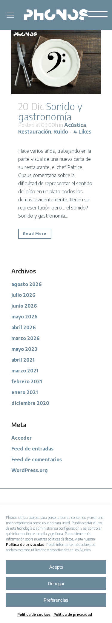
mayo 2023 (24, 349)
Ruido (60, 131)
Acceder (21, 438)
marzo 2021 (25, 371)
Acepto (56, 567)
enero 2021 (24, 392)
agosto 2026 (26, 284)
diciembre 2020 (30, 403)
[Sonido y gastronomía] (56, 62)
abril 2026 (23, 327)
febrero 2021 (26, 381)
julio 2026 (23, 295)
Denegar (56, 583)
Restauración (34, 131)
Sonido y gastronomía (50, 111)
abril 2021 (23, 360)
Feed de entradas (32, 449)
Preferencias (56, 600)
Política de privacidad (25, 544)
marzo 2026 (25, 338)
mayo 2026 (24, 317)
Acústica (75, 124)
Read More (35, 233)
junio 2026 (24, 306)
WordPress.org (29, 470)
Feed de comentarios (36, 459)
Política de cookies (33, 614)
